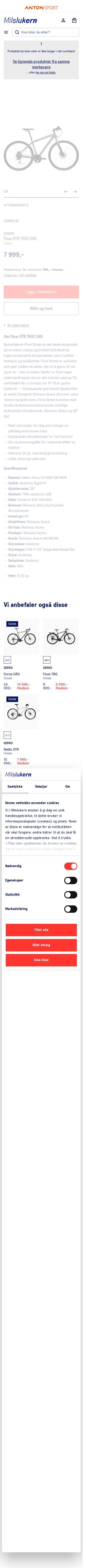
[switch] (70, 880)
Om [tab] (67, 786)
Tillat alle (41, 930)
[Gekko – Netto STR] (21, 729)
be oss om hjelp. (46, 72)
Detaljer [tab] (41, 786)
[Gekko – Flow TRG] (61, 654)
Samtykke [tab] (15, 786)
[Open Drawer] (6, 32)
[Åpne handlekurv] (74, 20)
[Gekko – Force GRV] (21, 654)
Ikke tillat (41, 960)
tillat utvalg (41, 945)
